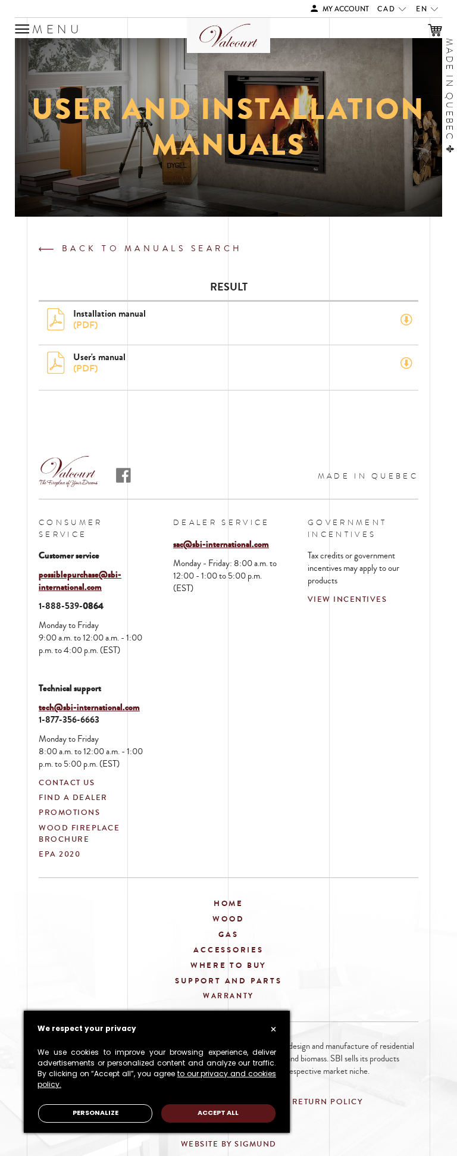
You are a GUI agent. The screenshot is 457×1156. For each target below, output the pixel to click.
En (423, 9)
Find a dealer (73, 797)
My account (345, 9)
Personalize (95, 1113)
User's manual (99, 362)
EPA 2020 (59, 854)
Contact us (67, 782)
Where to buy (228, 965)
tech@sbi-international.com (89, 707)
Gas (228, 934)
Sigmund (255, 1144)
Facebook (123, 475)
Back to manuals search (150, 249)
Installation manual (109, 319)
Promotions (69, 812)
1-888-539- (61, 606)
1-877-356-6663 (69, 719)
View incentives (347, 599)
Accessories (228, 949)
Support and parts (228, 980)
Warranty (228, 996)
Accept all (218, 1113)
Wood (228, 918)
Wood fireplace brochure (79, 834)
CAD (388, 9)
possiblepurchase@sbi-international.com (80, 580)
